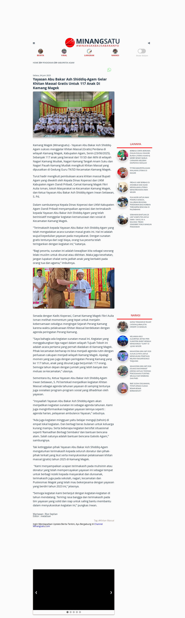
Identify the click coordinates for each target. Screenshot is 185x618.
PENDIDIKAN (48, 62)
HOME (36, 62)
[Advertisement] (92, 19)
